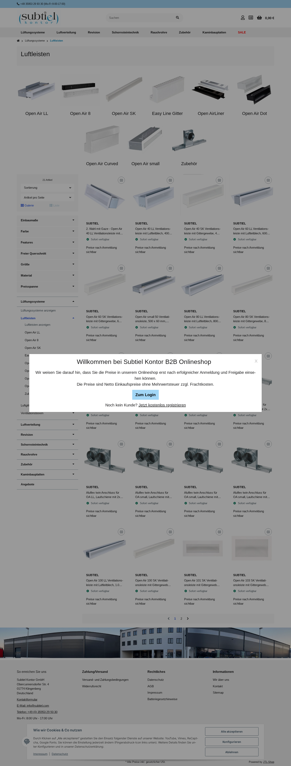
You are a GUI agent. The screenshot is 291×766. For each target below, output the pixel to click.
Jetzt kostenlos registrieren (162, 405)
